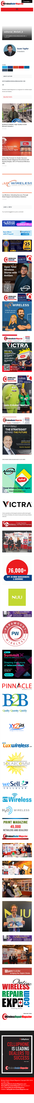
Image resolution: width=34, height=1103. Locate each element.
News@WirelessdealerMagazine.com (12, 1085)
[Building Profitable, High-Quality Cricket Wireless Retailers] (17, 112)
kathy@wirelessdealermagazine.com (15, 36)
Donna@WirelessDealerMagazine (14, 1087)
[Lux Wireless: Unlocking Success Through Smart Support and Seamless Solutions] (17, 183)
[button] (17, 9)
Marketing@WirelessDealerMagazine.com (13, 1084)
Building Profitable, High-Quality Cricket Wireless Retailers (14, 125)
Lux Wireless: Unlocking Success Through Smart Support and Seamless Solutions (15, 196)
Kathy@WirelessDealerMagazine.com (18, 1089)
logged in (11, 211)
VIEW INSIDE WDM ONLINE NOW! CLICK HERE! (13, 459)
